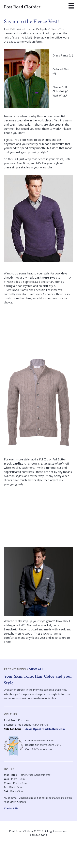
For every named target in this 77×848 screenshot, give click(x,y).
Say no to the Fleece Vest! (31, 21)
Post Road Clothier (22, 7)
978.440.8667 (12, 729)
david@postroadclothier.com (45, 729)
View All (36, 669)
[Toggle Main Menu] (71, 5)
